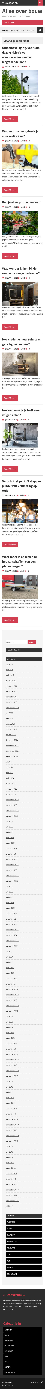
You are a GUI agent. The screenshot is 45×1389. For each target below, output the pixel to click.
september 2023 (12, 810)
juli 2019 (9, 1081)
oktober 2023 (11, 805)
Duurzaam (11, 1235)
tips (8, 1254)
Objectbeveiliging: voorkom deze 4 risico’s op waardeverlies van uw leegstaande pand (21, 54)
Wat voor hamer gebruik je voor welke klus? (20, 133)
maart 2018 (10, 1168)
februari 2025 (11, 729)
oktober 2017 (11, 1195)
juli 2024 (9, 761)
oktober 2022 (11, 870)
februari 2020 (11, 1043)
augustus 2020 (12, 1011)
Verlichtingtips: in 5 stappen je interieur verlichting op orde (21, 486)
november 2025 (12, 696)
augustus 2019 (12, 1076)
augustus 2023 (12, 815)
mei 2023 (9, 832)
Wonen (10, 1267)
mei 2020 (9, 1027)
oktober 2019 (11, 1065)
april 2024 (10, 778)
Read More (9, 119)
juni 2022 (9, 891)
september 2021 (12, 940)
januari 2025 (11, 734)
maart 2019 (10, 1103)
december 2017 (12, 1184)
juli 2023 (9, 821)
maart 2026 (10, 680)
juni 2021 (9, 956)
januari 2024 (11, 794)
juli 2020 (9, 1016)
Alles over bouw (22, 10)
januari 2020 (11, 1048)
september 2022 (12, 875)
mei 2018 (9, 1157)
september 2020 (12, 1005)
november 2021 (12, 929)
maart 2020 (10, 1038)
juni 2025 (9, 713)
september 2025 (12, 707)
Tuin (8, 1261)
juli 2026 (9, 664)
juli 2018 (9, 1146)
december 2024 (12, 740)
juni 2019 (9, 1086)
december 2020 (12, 989)
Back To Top (35, 1382)
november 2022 (12, 864)
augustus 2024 (12, 756)
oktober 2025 (11, 702)
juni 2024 (9, 767)
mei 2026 (9, 669)
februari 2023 (11, 848)
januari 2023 (11, 853)
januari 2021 (11, 983)
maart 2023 (10, 843)
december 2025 (12, 691)
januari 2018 (11, 1178)
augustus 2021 (12, 946)
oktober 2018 (11, 1130)
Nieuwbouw (12, 1241)
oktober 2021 (11, 935)
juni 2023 (9, 826)
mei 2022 (9, 897)
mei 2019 (9, 1092)
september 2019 (12, 1070)
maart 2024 (10, 783)
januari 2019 (11, 1113)
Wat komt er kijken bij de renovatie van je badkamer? (21, 270)
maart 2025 (10, 723)
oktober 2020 (11, 1000)
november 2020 (12, 994)
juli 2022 (9, 886)
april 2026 (10, 675)
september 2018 (12, 1135)
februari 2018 (11, 1173)
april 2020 (10, 1032)
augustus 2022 (12, 880)
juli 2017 (9, 1206)
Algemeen (11, 1222)
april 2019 (10, 1097)
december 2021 (12, 924)
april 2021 (10, 967)
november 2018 (12, 1124)
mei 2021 (9, 962)
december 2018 (12, 1119)
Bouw (9, 1228)
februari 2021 (11, 978)
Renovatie (11, 1248)
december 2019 (12, 1054)
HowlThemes (7, 1385)
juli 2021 (9, 951)
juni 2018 (9, 1151)
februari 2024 (11, 788)
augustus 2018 (12, 1141)
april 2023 (10, 837)
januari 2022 (11, 918)
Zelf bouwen (12, 1274)
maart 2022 (10, 908)
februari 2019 (11, 1108)
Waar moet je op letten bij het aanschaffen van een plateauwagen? (20, 561)
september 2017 (12, 1200)
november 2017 (12, 1189)
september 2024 (12, 750)
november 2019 (12, 1059)
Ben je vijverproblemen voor (21, 202)
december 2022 (12, 859)
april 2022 (10, 902)
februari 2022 (11, 913)
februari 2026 (11, 685)
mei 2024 (9, 772)
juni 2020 (9, 1021)
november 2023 (12, 799)
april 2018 (10, 1162)
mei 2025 (9, 718)
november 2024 (12, 745)
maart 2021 (10, 973)
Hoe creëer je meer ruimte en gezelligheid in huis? (21, 341)
